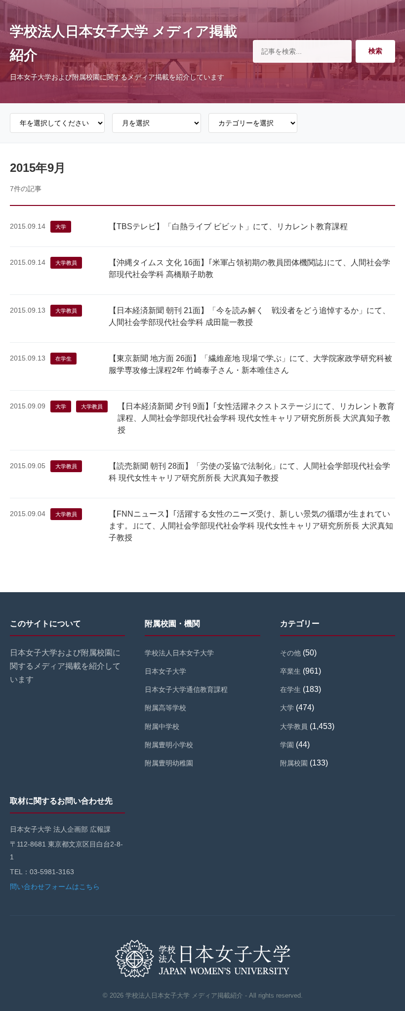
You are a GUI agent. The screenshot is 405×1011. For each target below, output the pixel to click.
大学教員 (66, 263)
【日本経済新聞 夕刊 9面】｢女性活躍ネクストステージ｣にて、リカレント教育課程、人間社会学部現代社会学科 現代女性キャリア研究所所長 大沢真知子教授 (256, 418)
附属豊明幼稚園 (169, 763)
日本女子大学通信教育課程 (186, 689)
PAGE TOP (387, 973)
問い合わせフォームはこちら (55, 886)
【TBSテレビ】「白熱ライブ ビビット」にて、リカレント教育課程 (228, 226)
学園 (287, 745)
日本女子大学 (165, 671)
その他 (290, 653)
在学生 (63, 359)
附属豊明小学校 (169, 745)
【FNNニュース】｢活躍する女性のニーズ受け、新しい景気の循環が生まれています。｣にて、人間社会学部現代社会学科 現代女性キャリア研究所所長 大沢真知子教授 (251, 526)
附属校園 (294, 763)
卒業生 (290, 671)
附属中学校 (162, 726)
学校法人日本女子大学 (179, 653)
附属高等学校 (165, 708)
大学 (60, 227)
